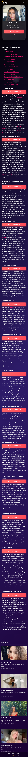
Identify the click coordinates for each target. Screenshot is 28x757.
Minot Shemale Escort (10, 74)
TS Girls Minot (8, 82)
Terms (9, 753)
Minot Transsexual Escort (11, 67)
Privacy (13, 753)
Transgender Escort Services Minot (13, 56)
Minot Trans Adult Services (11, 72)
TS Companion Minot (10, 61)
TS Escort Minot (8, 51)
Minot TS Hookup (9, 64)
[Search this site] (23, 2)
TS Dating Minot (8, 69)
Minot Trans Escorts (9, 59)
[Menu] (26, 2)
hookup (11, 307)
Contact (18, 753)
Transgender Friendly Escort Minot (13, 77)
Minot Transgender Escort (11, 54)
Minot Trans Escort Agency (11, 84)
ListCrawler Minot (7, 174)
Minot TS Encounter (9, 79)
